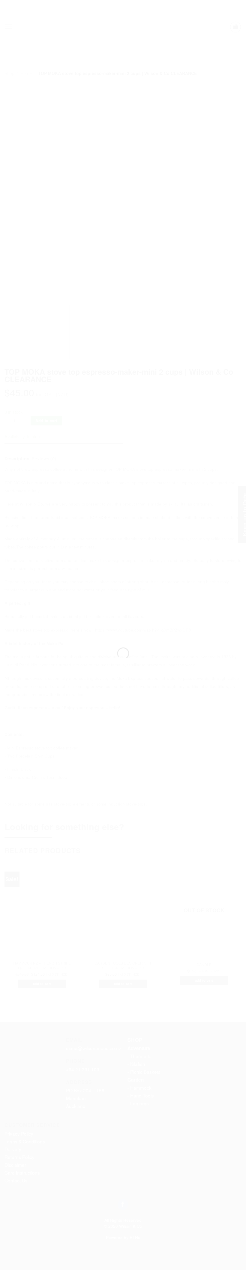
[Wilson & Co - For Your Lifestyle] (123, 624)
